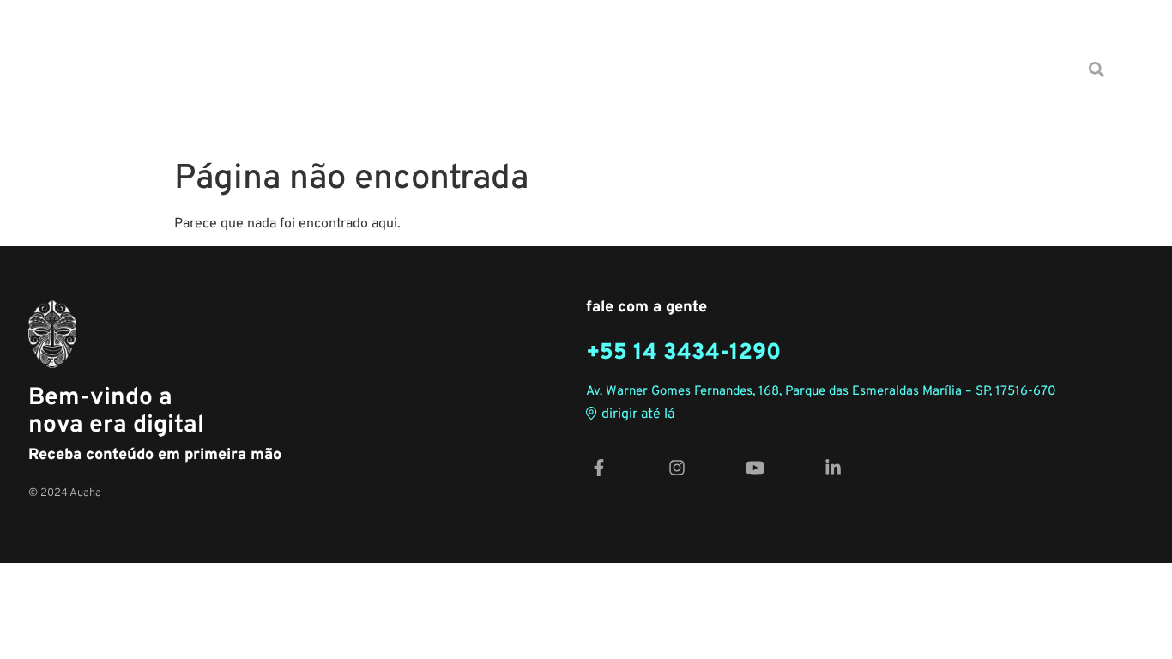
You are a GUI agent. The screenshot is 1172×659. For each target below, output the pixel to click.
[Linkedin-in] (833, 467)
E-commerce (440, 69)
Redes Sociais (764, 69)
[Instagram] (677, 467)
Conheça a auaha (1004, 69)
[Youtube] (755, 467)
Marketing (543, 69)
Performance (647, 69)
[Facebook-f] (599, 467)
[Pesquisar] (1096, 69)
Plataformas (878, 69)
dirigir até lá (637, 415)
